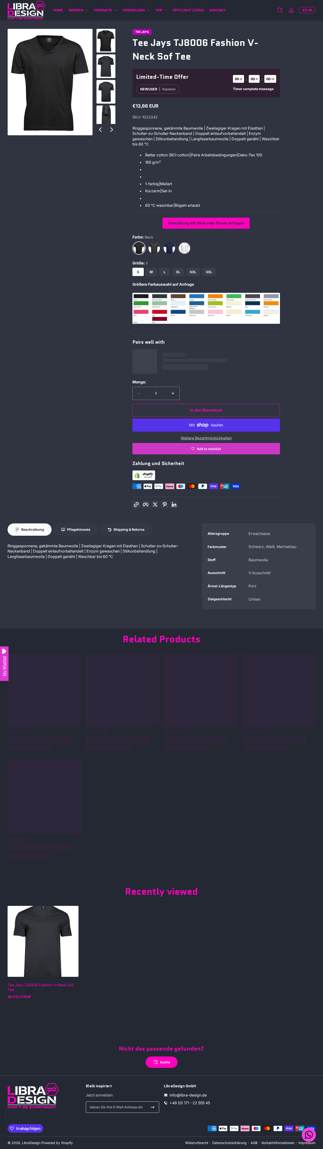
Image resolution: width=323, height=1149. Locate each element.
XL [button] (178, 272)
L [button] (165, 272)
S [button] (138, 272)
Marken (76, 10)
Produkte (103, 10)
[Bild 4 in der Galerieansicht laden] (105, 117)
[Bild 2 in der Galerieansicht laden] (105, 66)
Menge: (139, 382)
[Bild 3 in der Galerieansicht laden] (105, 92)
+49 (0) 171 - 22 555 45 (190, 1103)
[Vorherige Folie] (100, 129)
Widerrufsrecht (196, 1143)
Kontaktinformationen (278, 1143)
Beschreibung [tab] (32, 529)
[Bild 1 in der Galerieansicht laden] (105, 41)
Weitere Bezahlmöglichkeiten (206, 438)
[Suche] (280, 10)
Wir (159, 10)
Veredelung (133, 10)
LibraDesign (31, 1143)
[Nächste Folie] (111, 129)
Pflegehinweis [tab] (78, 529)
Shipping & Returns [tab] (128, 529)
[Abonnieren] (152, 1107)
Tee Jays (142, 32)
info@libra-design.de (188, 1095)
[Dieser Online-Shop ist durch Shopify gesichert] (143, 479)
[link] (206, 322)
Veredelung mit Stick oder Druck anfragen (206, 223)
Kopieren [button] (169, 89)
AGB (254, 1143)
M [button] (151, 272)
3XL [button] (209, 272)
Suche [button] (165, 1062)
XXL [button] (193, 272)
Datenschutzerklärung (229, 1143)
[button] (280, 10)
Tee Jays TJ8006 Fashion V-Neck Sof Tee (41, 987)
